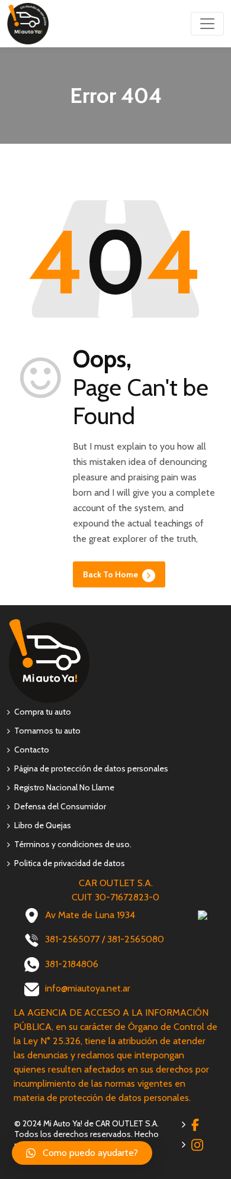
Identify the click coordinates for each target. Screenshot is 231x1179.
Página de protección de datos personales (91, 768)
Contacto (31, 749)
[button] (82, 1153)
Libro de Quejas (42, 825)
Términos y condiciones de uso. (72, 844)
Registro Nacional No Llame (64, 787)
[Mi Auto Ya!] (28, 22)
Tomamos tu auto (47, 730)
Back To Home (111, 574)
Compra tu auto (42, 711)
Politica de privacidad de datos (69, 863)
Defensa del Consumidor (60, 806)
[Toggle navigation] (207, 23)
